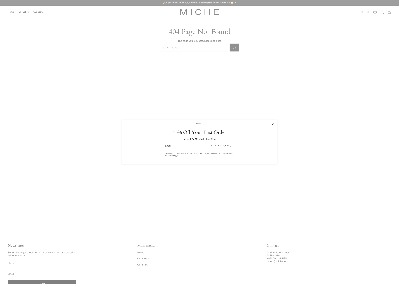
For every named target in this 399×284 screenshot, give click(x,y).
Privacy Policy (218, 153)
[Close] (272, 124)
